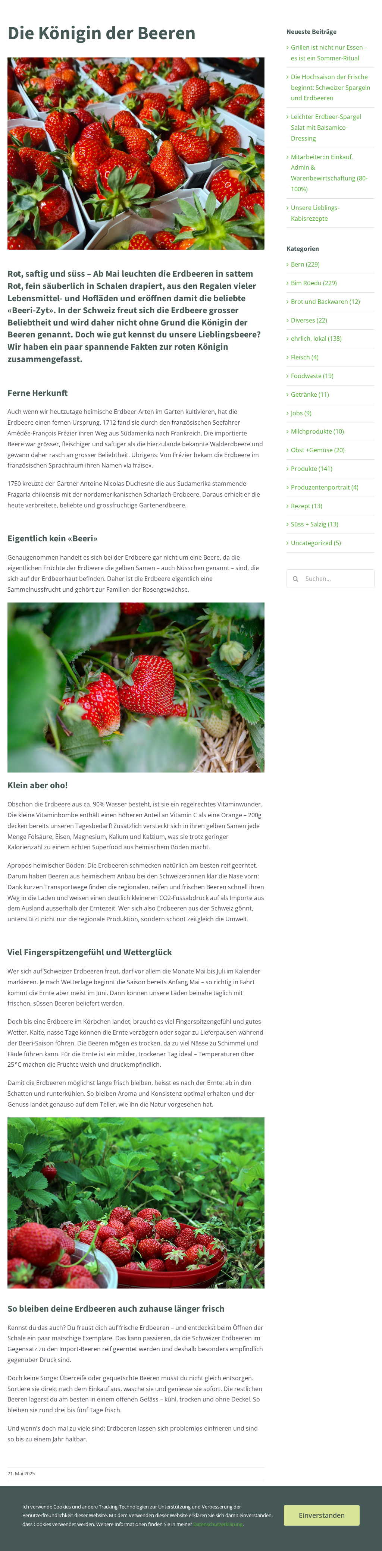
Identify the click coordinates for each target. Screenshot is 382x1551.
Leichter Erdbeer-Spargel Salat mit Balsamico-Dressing (326, 127)
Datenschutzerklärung (217, 1524)
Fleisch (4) (305, 357)
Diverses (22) (309, 320)
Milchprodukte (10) (317, 431)
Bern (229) (305, 264)
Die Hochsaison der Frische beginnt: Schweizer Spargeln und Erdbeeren (330, 88)
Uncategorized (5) (316, 543)
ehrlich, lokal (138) (316, 338)
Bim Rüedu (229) (314, 283)
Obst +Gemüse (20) (318, 450)
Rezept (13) (306, 506)
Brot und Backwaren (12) (325, 302)
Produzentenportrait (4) (324, 487)
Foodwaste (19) (312, 376)
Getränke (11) (310, 394)
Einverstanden (322, 1515)
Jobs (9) (301, 413)
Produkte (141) (311, 469)
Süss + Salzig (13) (314, 524)
